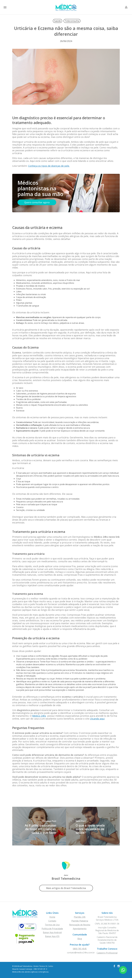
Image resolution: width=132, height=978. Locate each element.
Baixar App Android (52, 932)
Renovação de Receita (79, 924)
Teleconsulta (72, 20)
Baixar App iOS (52, 936)
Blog (79, 938)
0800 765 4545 (80, 948)
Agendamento (79, 928)
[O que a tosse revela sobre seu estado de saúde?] (93, 826)
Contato (52, 920)
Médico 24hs (39, 715)
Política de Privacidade (52, 928)
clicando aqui (97, 718)
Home (52, 917)
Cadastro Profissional (107, 952)
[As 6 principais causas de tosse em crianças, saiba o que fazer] (39, 826)
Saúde (57, 20)
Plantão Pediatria (79, 920)
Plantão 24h (79, 917)
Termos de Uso (52, 924)
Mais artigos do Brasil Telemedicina (66, 888)
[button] (5, 7)
